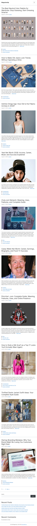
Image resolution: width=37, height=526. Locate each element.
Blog (3, 240)
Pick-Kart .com (5, 337)
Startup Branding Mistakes (8, 482)
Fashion (4, 49)
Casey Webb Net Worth (7, 289)
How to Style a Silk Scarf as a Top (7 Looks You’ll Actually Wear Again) (18, 346)
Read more (22, 46)
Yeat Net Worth (6, 192)
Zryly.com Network (6, 241)
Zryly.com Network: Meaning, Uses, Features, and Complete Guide (15, 201)
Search (2, 494)
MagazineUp (5, 2)
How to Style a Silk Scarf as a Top (9, 385)
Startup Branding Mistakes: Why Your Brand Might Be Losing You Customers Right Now (16, 442)
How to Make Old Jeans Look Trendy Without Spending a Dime (16, 59)
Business (4, 480)
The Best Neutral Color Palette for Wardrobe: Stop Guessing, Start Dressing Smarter (17, 10)
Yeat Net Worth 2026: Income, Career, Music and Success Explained (16, 154)
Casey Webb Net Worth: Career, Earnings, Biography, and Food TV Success (17, 250)
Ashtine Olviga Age (6, 145)
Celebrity (4, 143)
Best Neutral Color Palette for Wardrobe (10, 50)
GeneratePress (24, 524)
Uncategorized (5, 96)
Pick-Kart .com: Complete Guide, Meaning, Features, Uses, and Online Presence (18, 297)
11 (5, 489)
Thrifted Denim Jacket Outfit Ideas (9, 432)
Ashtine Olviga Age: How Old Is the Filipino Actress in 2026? (13, 508)
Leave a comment (6, 52)
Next (8, 489)
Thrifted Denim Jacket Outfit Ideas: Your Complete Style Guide (17, 394)
